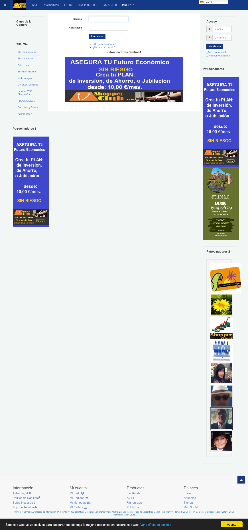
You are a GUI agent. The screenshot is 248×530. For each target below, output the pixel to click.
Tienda (188, 502)
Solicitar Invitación (27, 71)
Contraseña (76, 27)
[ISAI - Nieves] (221, 441)
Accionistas (51, 5)
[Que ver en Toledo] (221, 203)
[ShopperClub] (19, 5)
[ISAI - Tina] (221, 305)
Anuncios (190, 498)
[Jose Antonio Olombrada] (31, 181)
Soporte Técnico (23, 507)
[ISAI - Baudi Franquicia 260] (221, 327)
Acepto (231, 524)
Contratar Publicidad (28, 84)
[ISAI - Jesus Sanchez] (221, 418)
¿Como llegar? (25, 113)
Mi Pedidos (77, 498)
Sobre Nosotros (23, 502)
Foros (68, 5)
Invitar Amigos (25, 78)
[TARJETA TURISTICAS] (225, 278)
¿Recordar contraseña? (218, 55)
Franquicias (134, 502)
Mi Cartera (77, 507)
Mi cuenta (128, 5)
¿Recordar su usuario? (104, 47)
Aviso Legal (23, 65)
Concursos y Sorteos (28, 107)
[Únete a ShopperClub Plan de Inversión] (124, 79)
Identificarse (97, 36)
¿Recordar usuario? (216, 52)
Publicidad (134, 507)
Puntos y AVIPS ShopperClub (25, 92)
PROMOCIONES (26, 100)
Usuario (78, 19)
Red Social (191, 507)
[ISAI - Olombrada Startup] (221, 121)
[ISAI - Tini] (221, 373)
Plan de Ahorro (25, 58)
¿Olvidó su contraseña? (104, 44)
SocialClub (110, 5)
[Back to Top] (241, 480)
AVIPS (131, 498)
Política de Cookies (25, 498)
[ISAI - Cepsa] (221, 350)
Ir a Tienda (134, 493)
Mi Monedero (78, 502)
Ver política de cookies (155, 524)
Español (207, 2)
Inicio (35, 5)
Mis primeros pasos (27, 52)
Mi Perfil (75, 493)
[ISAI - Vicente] (221, 395)
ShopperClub (86, 5)
